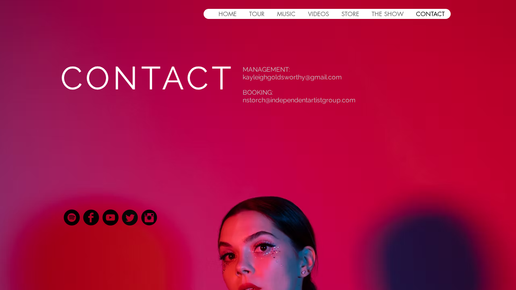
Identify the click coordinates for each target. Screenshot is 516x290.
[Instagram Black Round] (149, 217)
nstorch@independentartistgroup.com (299, 100)
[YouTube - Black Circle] (110, 217)
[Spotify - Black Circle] (72, 217)
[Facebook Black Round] (91, 217)
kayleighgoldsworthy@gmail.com (292, 77)
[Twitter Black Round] (130, 217)
